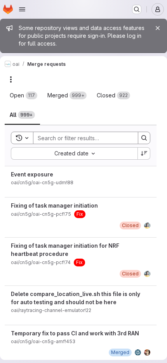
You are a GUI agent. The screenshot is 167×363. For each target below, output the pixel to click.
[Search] (144, 138)
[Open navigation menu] (22, 9)
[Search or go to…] (136, 9)
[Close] (157, 28)
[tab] (23, 95)
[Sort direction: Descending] (144, 153)
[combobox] (74, 153)
